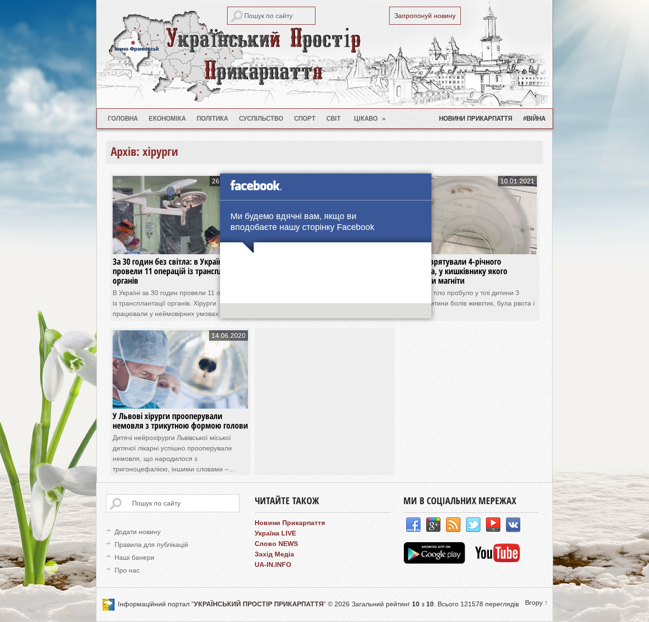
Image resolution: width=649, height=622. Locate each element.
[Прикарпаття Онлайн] (497, 561)
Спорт (304, 118)
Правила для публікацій (151, 544)
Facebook (413, 525)
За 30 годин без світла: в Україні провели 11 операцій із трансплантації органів (180, 271)
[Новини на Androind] (435, 561)
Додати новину (138, 532)
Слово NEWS (276, 543)
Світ (333, 118)
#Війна (534, 118)
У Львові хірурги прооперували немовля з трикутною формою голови (180, 420)
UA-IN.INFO (273, 564)
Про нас (127, 570)
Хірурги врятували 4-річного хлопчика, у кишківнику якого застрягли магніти (454, 271)
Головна (123, 118)
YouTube (493, 525)
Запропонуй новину (425, 15)
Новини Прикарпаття (475, 118)
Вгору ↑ (536, 602)
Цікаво (370, 118)
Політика (212, 118)
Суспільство (261, 118)
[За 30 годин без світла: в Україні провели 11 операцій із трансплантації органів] (180, 245)
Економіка (167, 118)
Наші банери (134, 557)
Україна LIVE (275, 533)
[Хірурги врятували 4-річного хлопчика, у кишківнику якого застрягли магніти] (469, 245)
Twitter (473, 525)
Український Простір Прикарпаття (324, 54)
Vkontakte (513, 525)
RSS (453, 525)
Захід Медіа (274, 554)
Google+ (433, 525)
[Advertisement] (332, 396)
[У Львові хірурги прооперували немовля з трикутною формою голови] (180, 399)
